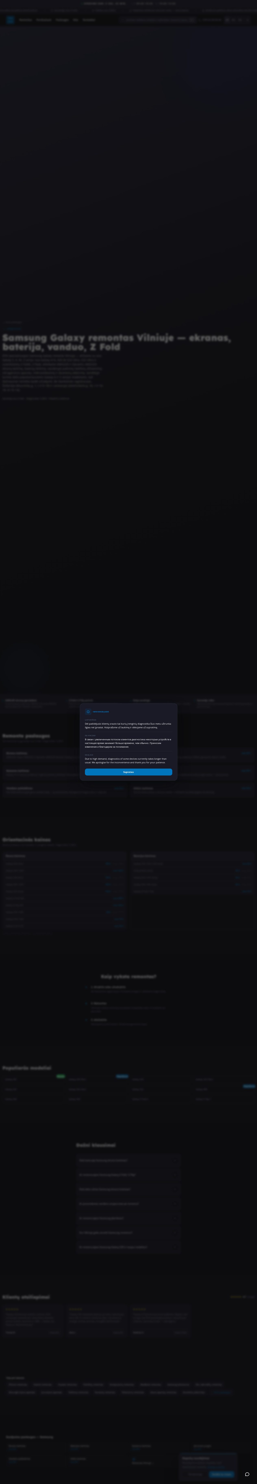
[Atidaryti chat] (247, 1474)
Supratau (128, 771)
